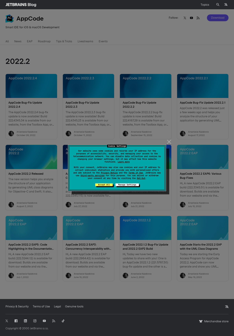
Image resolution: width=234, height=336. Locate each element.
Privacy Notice (109, 172)
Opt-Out (141, 178)
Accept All (104, 184)
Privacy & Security (17, 306)
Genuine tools (74, 306)
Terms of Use (135, 172)
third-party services (92, 175)
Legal (57, 306)
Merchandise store (215, 322)
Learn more (124, 161)
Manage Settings (127, 184)
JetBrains (36, 328)
